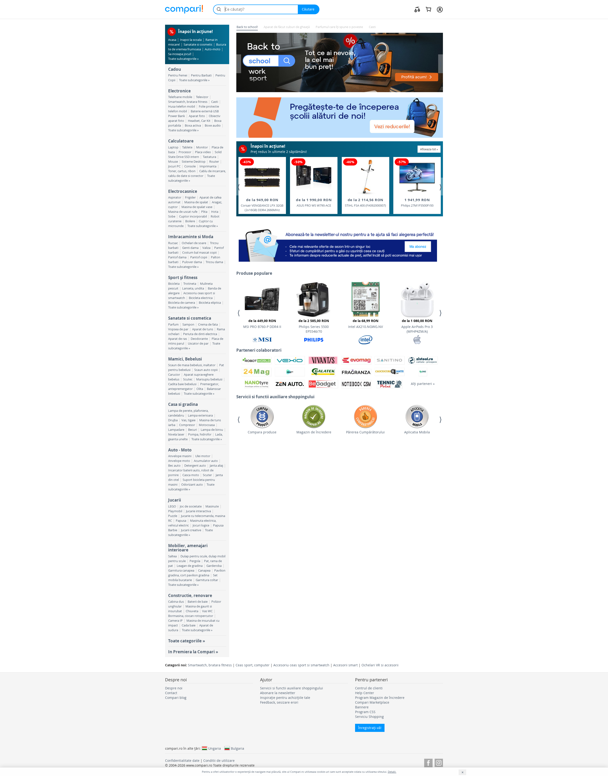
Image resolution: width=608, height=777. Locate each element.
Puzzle (172, 516)
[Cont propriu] (439, 9)
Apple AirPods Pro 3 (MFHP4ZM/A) (417, 326)
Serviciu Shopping (369, 716)
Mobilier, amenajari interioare (188, 548)
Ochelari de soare (194, 243)
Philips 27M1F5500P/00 (417, 202)
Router (214, 162)
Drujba (173, 420)
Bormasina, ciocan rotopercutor (190, 616)
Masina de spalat (196, 202)
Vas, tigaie (188, 420)
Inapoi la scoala (191, 40)
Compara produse (262, 432)
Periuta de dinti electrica (200, 334)
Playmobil (175, 511)
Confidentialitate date (182, 760)
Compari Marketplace (372, 702)
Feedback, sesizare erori (279, 702)
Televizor (202, 97)
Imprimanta (208, 166)
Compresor (187, 425)
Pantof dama (177, 257)
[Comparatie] (417, 9)
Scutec (187, 379)
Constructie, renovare (190, 595)
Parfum (173, 324)
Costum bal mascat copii (199, 253)
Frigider (190, 197)
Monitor (202, 147)
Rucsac (173, 243)
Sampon (188, 324)
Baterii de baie (198, 602)
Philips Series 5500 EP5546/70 (314, 326)
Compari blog (175, 697)
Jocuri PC (174, 166)
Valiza (206, 248)
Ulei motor (202, 456)
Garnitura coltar (207, 580)
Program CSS (365, 712)
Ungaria (214, 748)
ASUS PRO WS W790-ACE (314, 202)
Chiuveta (192, 611)
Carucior (174, 375)
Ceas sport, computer (253, 665)
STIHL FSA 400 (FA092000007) (365, 202)
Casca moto (190, 475)
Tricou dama (214, 262)
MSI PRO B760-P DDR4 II (262, 323)
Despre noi (173, 688)
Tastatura (209, 157)
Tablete (187, 147)
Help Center (364, 693)
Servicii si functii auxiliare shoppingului (291, 688)
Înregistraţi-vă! (369, 727)
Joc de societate (191, 506)
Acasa (172, 40)
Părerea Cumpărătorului (365, 432)
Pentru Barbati (201, 75)
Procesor (185, 152)
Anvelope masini (179, 456)
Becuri (192, 430)
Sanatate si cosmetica (189, 318)
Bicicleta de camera (181, 303)
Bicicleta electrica (201, 298)
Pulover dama (192, 262)
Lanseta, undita (193, 288)
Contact (171, 693)
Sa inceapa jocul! (179, 54)
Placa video (203, 152)
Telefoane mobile (180, 97)
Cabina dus (176, 602)
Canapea (204, 571)
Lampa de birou (212, 430)
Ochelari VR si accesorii (380, 665)
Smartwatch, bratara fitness (187, 102)
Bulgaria (237, 748)
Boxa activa (193, 125)
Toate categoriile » (186, 641)
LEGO (172, 506)
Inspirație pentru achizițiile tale (285, 697)
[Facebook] (428, 762)
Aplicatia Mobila (417, 432)
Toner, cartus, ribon (181, 171)
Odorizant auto (192, 485)
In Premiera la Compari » (193, 651)
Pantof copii (198, 257)
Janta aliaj (216, 466)
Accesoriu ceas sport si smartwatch (301, 665)
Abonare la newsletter (277, 693)
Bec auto (174, 466)
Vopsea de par (178, 329)
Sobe (171, 216)
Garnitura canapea (181, 571)
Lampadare (176, 430)
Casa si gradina (183, 404)
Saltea (172, 556)
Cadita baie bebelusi (182, 384)
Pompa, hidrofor (199, 434)
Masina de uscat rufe (182, 212)
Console (190, 166)
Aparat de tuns (202, 329)
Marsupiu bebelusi (209, 379)
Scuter (207, 475)
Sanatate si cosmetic (198, 45)
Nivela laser (176, 434)
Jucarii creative (191, 530)
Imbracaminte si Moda (190, 236)
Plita (204, 212)
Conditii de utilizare (219, 760)
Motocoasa (207, 425)
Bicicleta (174, 284)
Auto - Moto (180, 450)
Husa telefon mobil (181, 106)
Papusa (181, 521)
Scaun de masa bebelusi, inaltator (191, 365)
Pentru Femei (177, 75)
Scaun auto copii (206, 370)
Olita (199, 389)
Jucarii (174, 500)
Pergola (195, 561)
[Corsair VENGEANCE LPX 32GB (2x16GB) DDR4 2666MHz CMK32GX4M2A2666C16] (262, 177)
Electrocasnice (182, 191)
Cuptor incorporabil (193, 216)
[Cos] (428, 9)
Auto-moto (212, 49)
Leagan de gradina (190, 566)
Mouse (173, 162)
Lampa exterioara (200, 415)
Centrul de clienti (369, 688)
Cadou (174, 69)
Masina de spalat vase (196, 207)
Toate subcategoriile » (183, 59)
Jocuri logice (201, 525)
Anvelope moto (179, 461)
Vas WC (207, 611)
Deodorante (199, 339)
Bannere (362, 707)
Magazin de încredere (313, 432)
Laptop (173, 147)
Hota (214, 212)
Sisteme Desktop (193, 162)
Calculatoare (181, 141)
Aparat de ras (177, 339)
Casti (214, 102)
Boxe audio (213, 125)
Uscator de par (198, 343)
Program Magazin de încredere (379, 697)
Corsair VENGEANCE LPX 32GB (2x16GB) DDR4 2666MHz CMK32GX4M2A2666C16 (262, 205)
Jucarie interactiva (198, 511)
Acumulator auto (206, 461)
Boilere (190, 221)
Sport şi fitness (182, 277)
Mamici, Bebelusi (185, 359)
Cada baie (188, 625)
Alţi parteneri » (423, 383)
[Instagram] (439, 762)
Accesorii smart (345, 665)
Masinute (212, 506)
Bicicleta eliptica (210, 303)
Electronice (179, 91)
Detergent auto (195, 466)
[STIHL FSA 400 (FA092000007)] (365, 177)
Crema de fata (208, 324)
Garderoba (214, 566)
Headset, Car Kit (199, 121)
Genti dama (190, 248)
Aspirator (174, 197)
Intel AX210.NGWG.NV (365, 323)
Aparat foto (197, 116)
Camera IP (175, 621)
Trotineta (189, 284)
